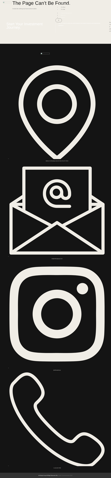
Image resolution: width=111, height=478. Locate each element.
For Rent (63, 7)
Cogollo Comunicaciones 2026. (65, 475)
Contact (63, 17)
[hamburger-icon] (105, 2)
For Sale (63, 9)
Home (62, 1)
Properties (63, 3)
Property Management (66, 13)
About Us (63, 15)
